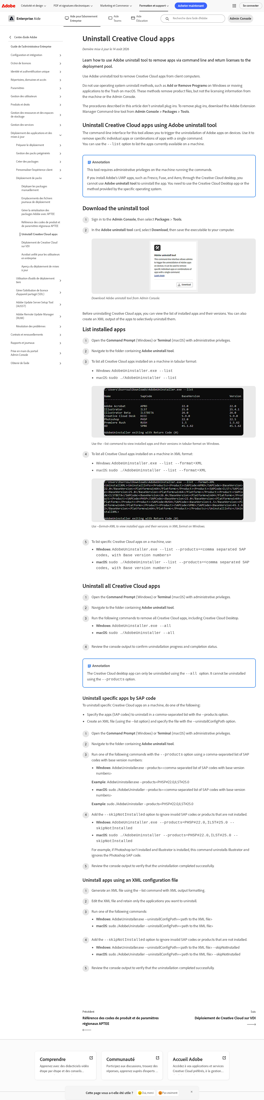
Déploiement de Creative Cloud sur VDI (39, 244)
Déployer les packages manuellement (34, 188)
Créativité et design (32, 5)
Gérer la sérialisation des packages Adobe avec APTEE (38, 212)
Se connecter (251, 5)
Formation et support (152, 5)
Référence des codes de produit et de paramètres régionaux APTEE (40, 224)
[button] (234, 5)
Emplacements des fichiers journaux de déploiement (36, 200)
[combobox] (192, 18)
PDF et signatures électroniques (72, 5)
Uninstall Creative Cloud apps (39, 234)
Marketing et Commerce (114, 5)
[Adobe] (8, 5)
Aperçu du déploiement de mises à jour (40, 268)
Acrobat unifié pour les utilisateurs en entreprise (40, 256)
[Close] (191, 1091)
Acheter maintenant (191, 6)
